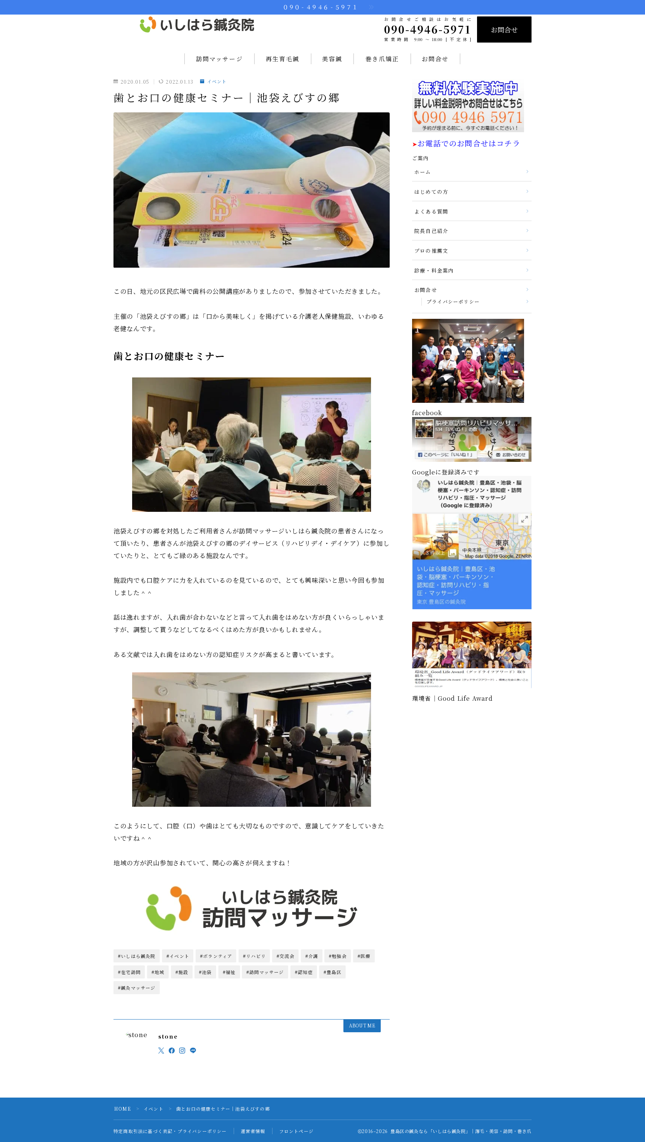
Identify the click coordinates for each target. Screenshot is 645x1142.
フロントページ (296, 1131)
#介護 (311, 956)
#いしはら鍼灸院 (137, 956)
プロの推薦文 (431, 250)
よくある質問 (431, 211)
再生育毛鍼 (283, 59)
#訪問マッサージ (265, 972)
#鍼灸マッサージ (137, 987)
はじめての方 (431, 191)
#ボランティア (216, 956)
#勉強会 (338, 956)
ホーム (422, 171)
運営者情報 (253, 1131)
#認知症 (304, 972)
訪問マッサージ (219, 59)
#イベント (177, 956)
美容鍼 (332, 59)
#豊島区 (333, 972)
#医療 (364, 956)
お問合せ (504, 29)
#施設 (181, 972)
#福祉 (229, 972)
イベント (217, 81)
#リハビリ (254, 956)
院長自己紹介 (431, 230)
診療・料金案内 (434, 270)
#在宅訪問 (129, 972)
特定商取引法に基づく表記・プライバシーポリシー (170, 1131)
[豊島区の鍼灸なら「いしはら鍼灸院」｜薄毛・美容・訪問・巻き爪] (197, 29)
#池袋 (205, 972)
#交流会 (286, 956)
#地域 (158, 972)
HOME (122, 1108)
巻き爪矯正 (382, 59)
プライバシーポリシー (453, 301)
